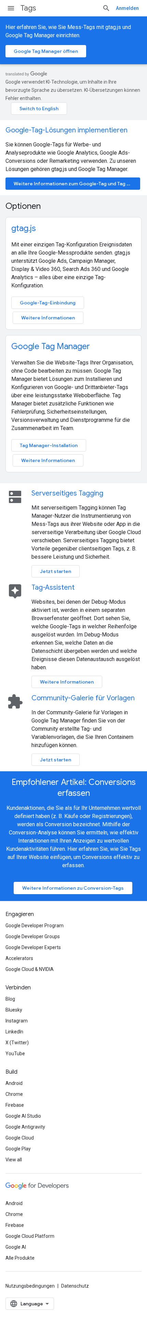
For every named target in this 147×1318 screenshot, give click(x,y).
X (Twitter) (17, 1042)
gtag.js (23, 228)
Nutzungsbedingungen (30, 1286)
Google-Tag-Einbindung (48, 303)
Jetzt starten (55, 571)
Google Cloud (19, 1138)
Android (14, 1083)
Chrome (14, 1094)
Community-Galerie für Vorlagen (83, 698)
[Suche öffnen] (106, 8)
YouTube (15, 1053)
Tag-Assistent (53, 587)
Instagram (16, 1020)
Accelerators (19, 958)
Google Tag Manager (50, 346)
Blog (10, 999)
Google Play (18, 1148)
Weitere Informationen (48, 318)
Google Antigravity (25, 1127)
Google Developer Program (34, 925)
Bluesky (13, 1010)
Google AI (15, 1247)
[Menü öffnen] (11, 8)
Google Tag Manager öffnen (46, 51)
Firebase (14, 1105)
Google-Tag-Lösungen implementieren (66, 130)
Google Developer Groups (32, 936)
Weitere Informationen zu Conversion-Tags (73, 888)
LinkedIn (14, 1031)
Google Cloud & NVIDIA (29, 969)
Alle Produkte (20, 1258)
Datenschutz (75, 1286)
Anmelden (127, 8)
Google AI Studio (23, 1116)
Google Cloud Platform (29, 1236)
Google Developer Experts (33, 947)
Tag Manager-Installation (49, 445)
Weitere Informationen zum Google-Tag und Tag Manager (77, 184)
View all (13, 1159)
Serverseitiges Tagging (67, 493)
